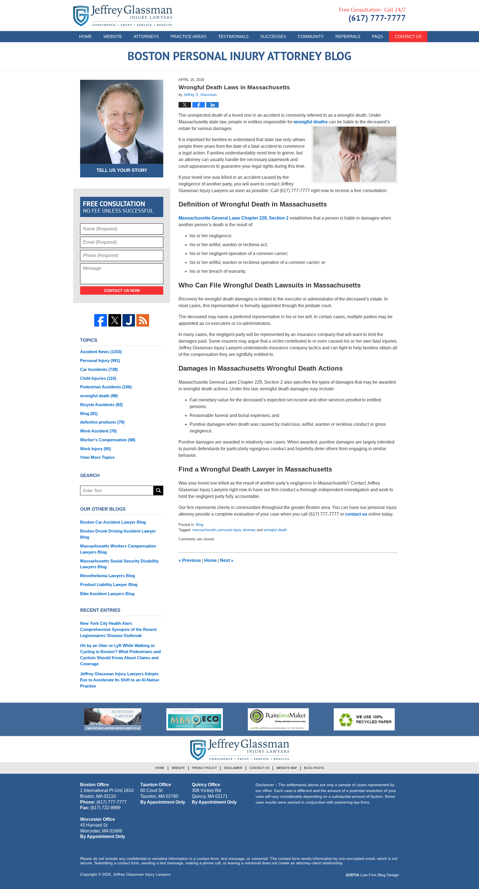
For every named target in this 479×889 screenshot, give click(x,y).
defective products (102, 422)
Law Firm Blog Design (372, 875)
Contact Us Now (122, 290)
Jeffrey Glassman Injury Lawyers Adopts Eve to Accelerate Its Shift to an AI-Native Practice (119, 679)
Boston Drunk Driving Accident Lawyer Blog (118, 534)
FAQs (377, 36)
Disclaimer (233, 768)
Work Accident (98, 431)
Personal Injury (100, 360)
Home (85, 36)
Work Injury (95, 448)
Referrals (347, 36)
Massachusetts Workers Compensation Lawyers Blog (118, 549)
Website (112, 36)
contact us (356, 514)
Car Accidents (99, 369)
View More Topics (97, 457)
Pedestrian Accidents (106, 386)
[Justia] (129, 320)
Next (226, 560)
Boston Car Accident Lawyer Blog (113, 522)
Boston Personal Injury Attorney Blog (122, 15)
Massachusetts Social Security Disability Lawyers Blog (119, 564)
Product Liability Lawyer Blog (108, 584)
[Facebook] (100, 320)
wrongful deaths (311, 121)
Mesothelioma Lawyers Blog (107, 575)
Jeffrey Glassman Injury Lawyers (141, 874)
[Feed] (142, 320)
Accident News (101, 351)
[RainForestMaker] (278, 719)
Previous (190, 560)
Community (311, 36)
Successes (273, 36)
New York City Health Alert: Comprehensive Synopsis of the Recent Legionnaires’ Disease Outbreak (118, 629)
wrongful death (275, 530)
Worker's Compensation (107, 439)
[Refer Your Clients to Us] (112, 719)
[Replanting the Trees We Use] (364, 719)
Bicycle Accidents (101, 404)
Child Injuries (98, 378)
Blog (199, 525)
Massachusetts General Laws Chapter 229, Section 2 (234, 218)
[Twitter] (114, 320)
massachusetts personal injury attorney (224, 530)
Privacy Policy (204, 768)
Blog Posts (314, 768)
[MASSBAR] (194, 719)
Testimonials (233, 36)
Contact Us (408, 36)
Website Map (286, 768)
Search (158, 490)
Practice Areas (188, 36)
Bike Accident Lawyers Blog (107, 593)
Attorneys (146, 36)
